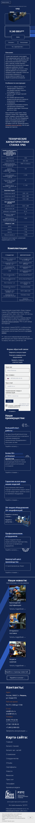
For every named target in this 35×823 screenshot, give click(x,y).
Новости (9, 771)
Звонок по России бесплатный (12, 721)
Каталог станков (12, 746)
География (10, 784)
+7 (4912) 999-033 (12, 727)
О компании (10, 754)
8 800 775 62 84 (12, 720)
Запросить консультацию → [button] (16, 731)
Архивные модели (13, 787)
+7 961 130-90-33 (12, 724)
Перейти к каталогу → (11, 446)
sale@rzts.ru (11, 711)
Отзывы (9, 763)
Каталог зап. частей (13, 750)
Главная (9, 742)
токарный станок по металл (13, 125)
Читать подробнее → (17, 609)
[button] (24, 42)
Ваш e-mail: (9, 383)
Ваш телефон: (10, 375)
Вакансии (9, 775)
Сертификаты (11, 767)
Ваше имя (9, 367)
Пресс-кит (10, 779)
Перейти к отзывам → (12, 472)
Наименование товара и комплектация (13, 391)
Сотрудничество (12, 758)
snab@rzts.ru (11, 714)
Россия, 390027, (12, 695)
